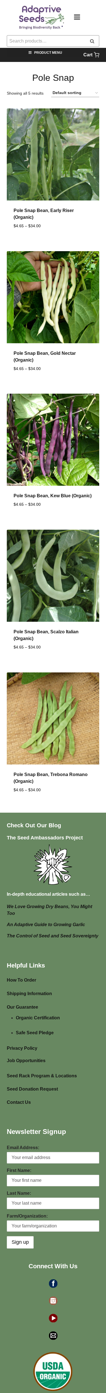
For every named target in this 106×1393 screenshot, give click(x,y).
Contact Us (19, 1102)
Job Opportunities (26, 1060)
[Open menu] (79, 17)
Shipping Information (29, 993)
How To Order (21, 980)
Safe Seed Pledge (35, 1032)
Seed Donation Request (32, 1089)
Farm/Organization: (27, 1216)
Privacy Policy (22, 1048)
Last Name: (19, 1193)
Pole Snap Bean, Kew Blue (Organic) (53, 495)
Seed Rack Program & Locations (42, 1075)
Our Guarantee (22, 1007)
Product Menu (48, 53)
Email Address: (23, 1147)
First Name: (19, 1170)
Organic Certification (38, 1017)
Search (93, 41)
